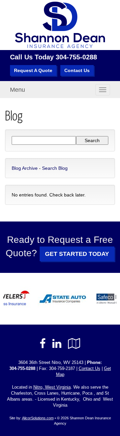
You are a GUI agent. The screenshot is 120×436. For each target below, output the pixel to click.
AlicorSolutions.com (38, 418)
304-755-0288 (76, 57)
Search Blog (55, 168)
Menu (17, 89)
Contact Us (77, 70)
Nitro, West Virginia (52, 387)
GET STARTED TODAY (77, 254)
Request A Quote (33, 70)
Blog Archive (25, 168)
